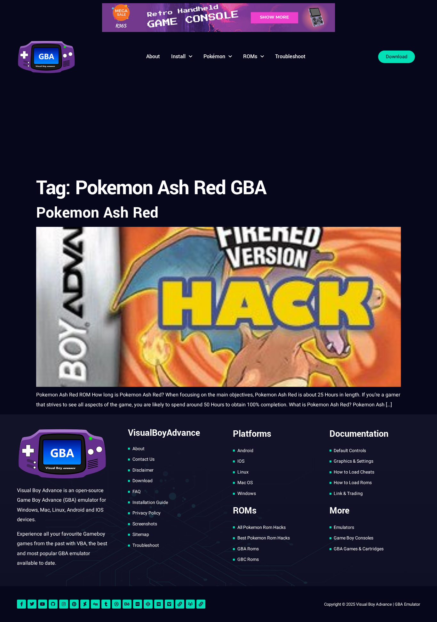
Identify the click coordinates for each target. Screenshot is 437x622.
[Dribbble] (116, 604)
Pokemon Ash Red (97, 212)
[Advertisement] (218, 126)
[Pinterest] (74, 604)
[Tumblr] (105, 604)
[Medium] (158, 604)
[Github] (53, 604)
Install (178, 56)
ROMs (250, 56)
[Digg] (95, 604)
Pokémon (214, 56)
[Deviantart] (84, 604)
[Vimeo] (169, 604)
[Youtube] (42, 604)
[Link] (179, 604)
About (153, 56)
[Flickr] (137, 604)
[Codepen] (148, 604)
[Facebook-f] (21, 604)
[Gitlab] (190, 604)
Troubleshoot (290, 56)
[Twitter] (32, 604)
